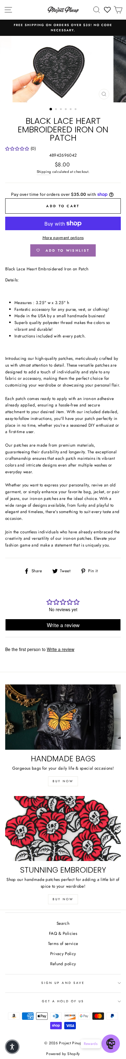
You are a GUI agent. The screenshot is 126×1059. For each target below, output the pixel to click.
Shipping (44, 171)
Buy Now (63, 781)
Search (63, 923)
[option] (63, 28)
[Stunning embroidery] (63, 828)
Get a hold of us (63, 1001)
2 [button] (56, 109)
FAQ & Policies (63, 933)
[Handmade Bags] (63, 717)
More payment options (63, 237)
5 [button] (71, 109)
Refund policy (63, 964)
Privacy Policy (63, 953)
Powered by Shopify (63, 1054)
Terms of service (63, 943)
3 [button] (61, 109)
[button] (12, 1046)
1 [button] (51, 109)
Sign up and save (63, 983)
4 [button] (66, 109)
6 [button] (76, 109)
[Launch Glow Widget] (111, 1043)
